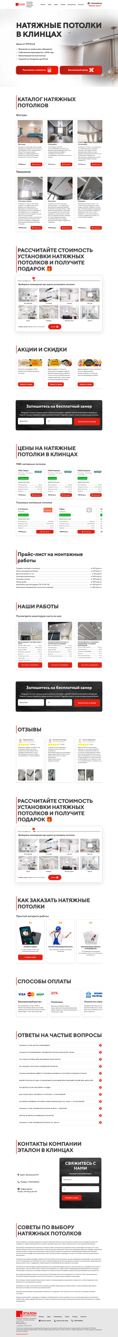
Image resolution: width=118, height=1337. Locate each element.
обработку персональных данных (70, 427)
